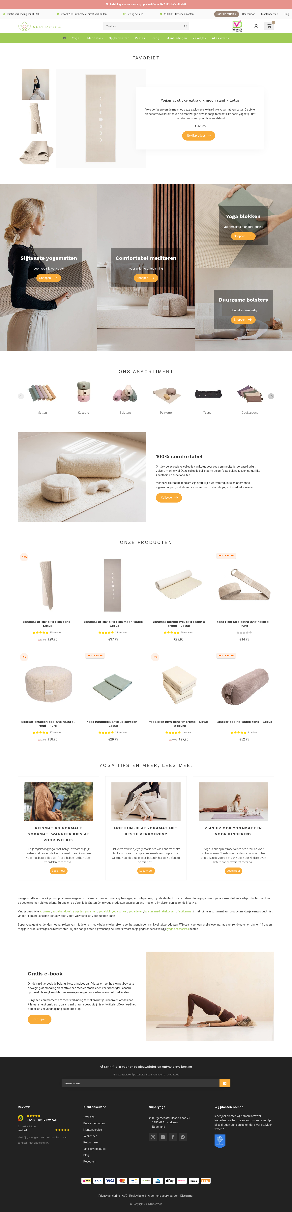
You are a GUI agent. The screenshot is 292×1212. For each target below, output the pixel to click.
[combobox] (146, 26)
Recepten (89, 1161)
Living (155, 38)
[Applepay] (170, 1181)
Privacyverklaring (109, 1195)
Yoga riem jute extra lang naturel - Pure (244, 624)
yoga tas (78, 911)
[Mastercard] (122, 1181)
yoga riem (91, 911)
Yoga (75, 38)
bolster (148, 911)
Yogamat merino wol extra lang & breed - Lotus (179, 624)
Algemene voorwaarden (163, 1195)
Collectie (166, 497)
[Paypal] (98, 1181)
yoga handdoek (62, 911)
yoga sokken (120, 911)
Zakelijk (198, 38)
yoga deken (136, 911)
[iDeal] (86, 1181)
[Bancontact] (134, 1181)
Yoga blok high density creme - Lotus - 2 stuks (179, 724)
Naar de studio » (227, 14)
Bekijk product (196, 135)
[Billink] (206, 1181)
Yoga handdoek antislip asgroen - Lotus (113, 724)
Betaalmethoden (94, 1123)
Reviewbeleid (137, 1195)
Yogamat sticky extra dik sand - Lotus (48, 624)
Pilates (140, 38)
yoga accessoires (178, 929)
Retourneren (91, 1142)
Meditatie (94, 38)
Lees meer (58, 870)
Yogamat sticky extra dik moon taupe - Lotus (113, 624)
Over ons (89, 1117)
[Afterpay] (146, 1181)
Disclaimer (186, 1195)
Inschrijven (39, 1019)
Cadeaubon (248, 14)
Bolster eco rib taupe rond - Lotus (244, 722)
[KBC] (158, 1181)
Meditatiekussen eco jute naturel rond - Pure (47, 724)
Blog (286, 14)
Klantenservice (269, 14)
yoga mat (45, 911)
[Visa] (110, 1181)
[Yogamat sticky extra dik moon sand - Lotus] (35, 84)
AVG (124, 1195)
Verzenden (90, 1136)
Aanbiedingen (177, 38)
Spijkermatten (119, 38)
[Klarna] (194, 1181)
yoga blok (105, 911)
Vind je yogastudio (94, 1148)
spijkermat (185, 911)
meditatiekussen (164, 911)
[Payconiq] (182, 1181)
